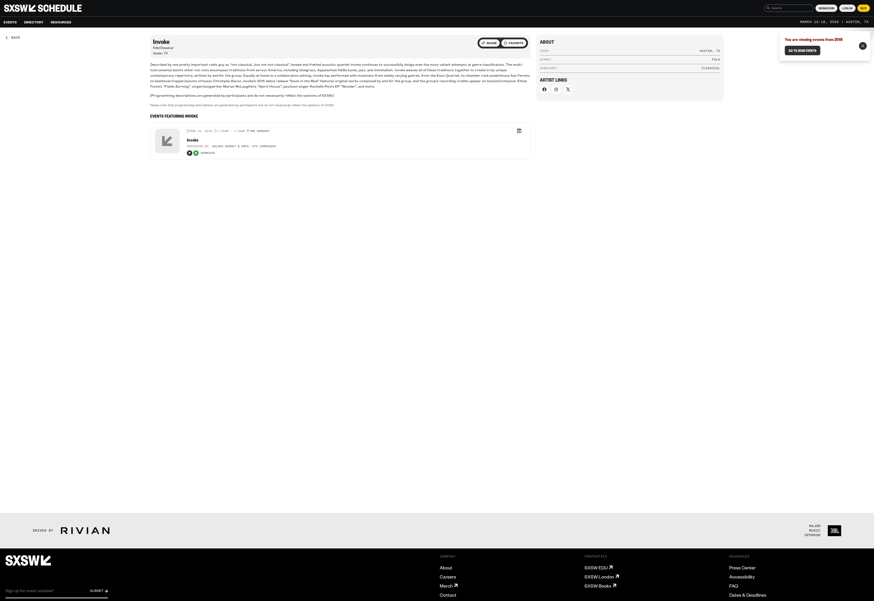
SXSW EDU (596, 567)
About (446, 567)
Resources (61, 22)
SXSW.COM (826, 8)
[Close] (863, 46)
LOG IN (847, 8)
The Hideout (260, 131)
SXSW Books (597, 585)
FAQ (733, 585)
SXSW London (599, 576)
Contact (448, 595)
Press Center (742, 567)
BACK (14, 38)
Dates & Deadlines (747, 595)
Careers (448, 576)
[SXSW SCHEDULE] (43, 8)
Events (10, 22)
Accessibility (742, 576)
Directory (33, 22)
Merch (446, 585)
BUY (864, 8)
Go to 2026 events (802, 50)
